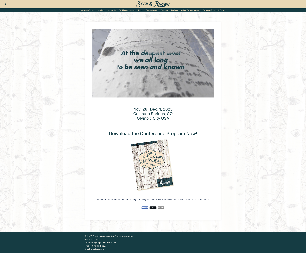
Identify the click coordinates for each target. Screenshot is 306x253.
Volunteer (164, 10)
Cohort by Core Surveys (190, 10)
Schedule (112, 10)
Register (174, 10)
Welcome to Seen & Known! (214, 10)
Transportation (151, 10)
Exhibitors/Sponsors (127, 10)
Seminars (101, 10)
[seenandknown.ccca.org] (153, 4)
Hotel (140, 10)
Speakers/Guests (87, 10)
